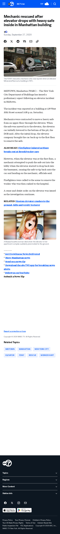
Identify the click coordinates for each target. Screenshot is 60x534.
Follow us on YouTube (17, 272)
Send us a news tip (15, 261)
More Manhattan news (17, 257)
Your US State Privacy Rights (13, 523)
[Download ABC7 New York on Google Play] (24, 510)
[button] (4, 4)
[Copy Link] (37, 41)
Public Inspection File (10, 525)
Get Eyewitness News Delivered (22, 254)
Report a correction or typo (15, 331)
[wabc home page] (7, 463)
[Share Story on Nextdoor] (24, 41)
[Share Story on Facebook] (5, 41)
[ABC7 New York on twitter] (12, 503)
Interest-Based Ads (45, 523)
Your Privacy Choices (22, 520)
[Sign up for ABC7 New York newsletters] (25, 503)
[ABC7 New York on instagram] (18, 503)
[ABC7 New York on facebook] (5, 503)
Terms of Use (30, 523)
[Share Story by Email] (30, 41)
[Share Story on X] (11, 41)
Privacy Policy (8, 520)
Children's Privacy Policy (42, 520)
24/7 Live (21, 4)
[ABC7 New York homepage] (11, 4)
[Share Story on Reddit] (18, 41)
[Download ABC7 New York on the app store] (9, 510)
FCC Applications (27, 525)
